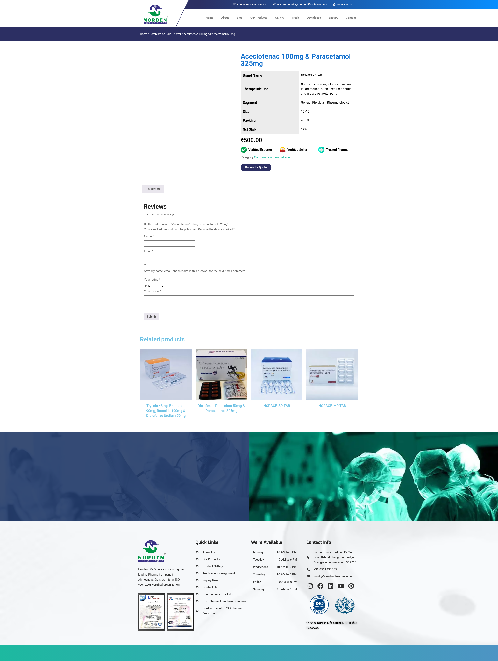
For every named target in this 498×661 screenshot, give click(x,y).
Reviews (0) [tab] (153, 189)
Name (149, 236)
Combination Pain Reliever (165, 34)
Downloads (314, 17)
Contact (351, 17)
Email (148, 251)
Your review (152, 291)
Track (295, 17)
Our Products (258, 17)
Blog (240, 17)
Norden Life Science (330, 623)
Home (209, 17)
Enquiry (333, 17)
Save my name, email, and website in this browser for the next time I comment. (195, 271)
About (225, 17)
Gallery (279, 17)
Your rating (152, 279)
